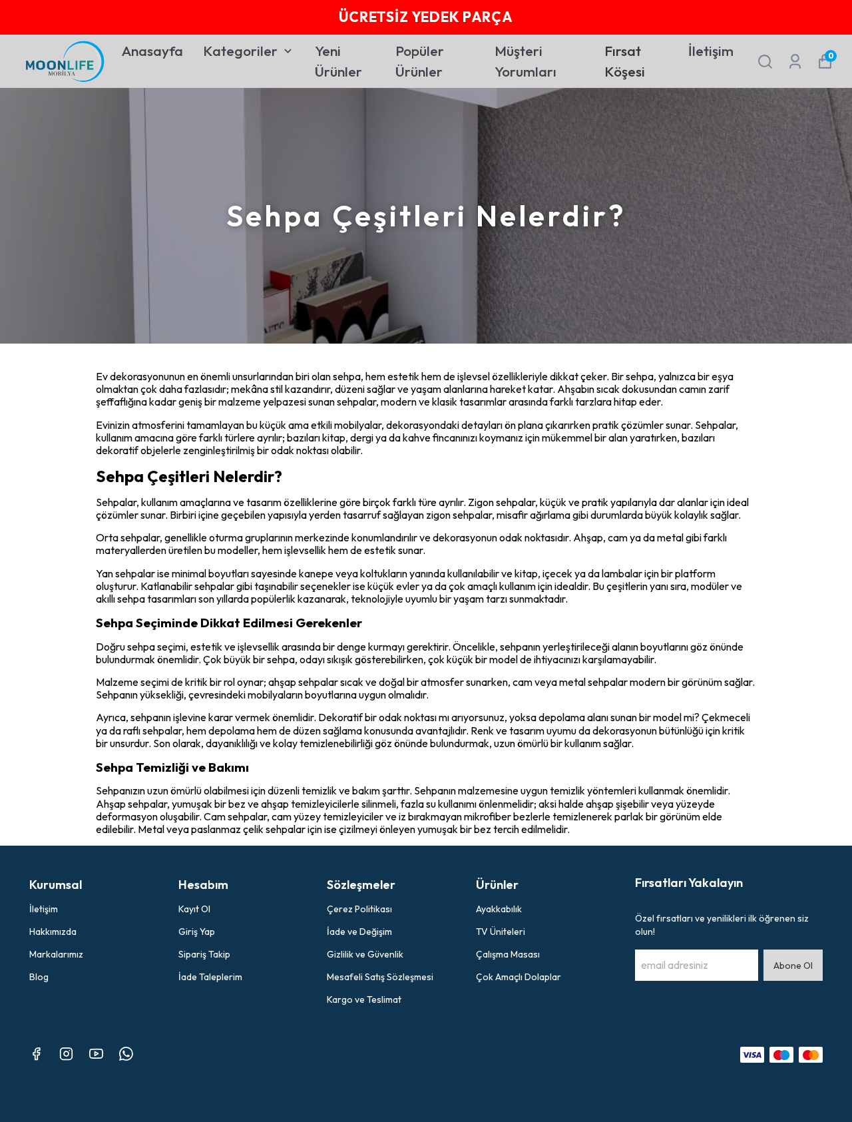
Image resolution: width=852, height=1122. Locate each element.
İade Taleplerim (210, 977)
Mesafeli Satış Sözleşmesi (380, 977)
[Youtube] (96, 1054)
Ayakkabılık (499, 909)
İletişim (711, 50)
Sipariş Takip (204, 954)
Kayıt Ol (194, 909)
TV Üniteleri (500, 932)
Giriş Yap (196, 932)
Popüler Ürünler (419, 61)
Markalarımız (56, 954)
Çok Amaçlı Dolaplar (518, 977)
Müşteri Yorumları (525, 61)
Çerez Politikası (359, 909)
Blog (39, 977)
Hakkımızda (53, 932)
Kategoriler (240, 50)
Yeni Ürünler (338, 61)
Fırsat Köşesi (624, 61)
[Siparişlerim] (795, 61)
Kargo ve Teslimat (364, 999)
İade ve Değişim (359, 932)
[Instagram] (66, 1054)
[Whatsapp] (126, 1054)
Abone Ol (793, 966)
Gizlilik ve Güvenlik (365, 954)
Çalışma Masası (508, 954)
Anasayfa (152, 50)
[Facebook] (36, 1054)
